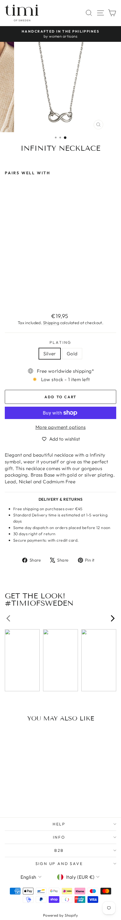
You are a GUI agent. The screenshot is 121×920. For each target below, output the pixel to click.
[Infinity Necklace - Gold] (14, 295)
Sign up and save (59, 863)
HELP (59, 824)
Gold (72, 353)
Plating (61, 342)
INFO (59, 837)
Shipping (51, 322)
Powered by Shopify (60, 915)
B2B (59, 850)
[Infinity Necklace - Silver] (8, 295)
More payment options (60, 427)
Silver (49, 353)
